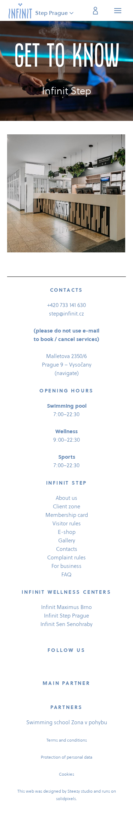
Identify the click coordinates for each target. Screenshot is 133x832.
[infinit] (20, 10)
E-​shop (67, 532)
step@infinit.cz (66, 313)
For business (66, 566)
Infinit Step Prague (66, 615)
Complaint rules (66, 557)
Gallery (66, 540)
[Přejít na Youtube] (84, 667)
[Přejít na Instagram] (66, 667)
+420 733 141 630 (66, 305)
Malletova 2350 (64, 356)
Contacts (66, 549)
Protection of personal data (66, 757)
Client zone (66, 506)
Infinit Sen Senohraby (66, 624)
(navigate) (67, 373)
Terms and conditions (66, 740)
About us (66, 498)
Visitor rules (66, 523)
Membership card (66, 515)
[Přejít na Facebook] (49, 667)
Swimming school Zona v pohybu (66, 722)
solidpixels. (66, 798)
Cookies (66, 774)
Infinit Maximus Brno (66, 607)
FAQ (66, 574)
